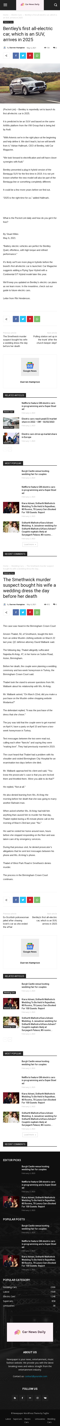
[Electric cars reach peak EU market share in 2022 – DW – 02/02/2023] (11, 423)
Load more (29, 544)
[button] (55, 5)
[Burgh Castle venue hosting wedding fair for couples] (11, 475)
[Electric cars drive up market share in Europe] (11, 438)
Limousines (40, 1419)
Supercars (17, 1419)
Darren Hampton (17, 47)
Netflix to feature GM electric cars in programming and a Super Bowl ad (39, 406)
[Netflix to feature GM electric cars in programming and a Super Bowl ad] (11, 407)
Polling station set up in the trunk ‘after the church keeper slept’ (45, 339)
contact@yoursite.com (36, 1376)
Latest (8, 1419)
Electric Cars (16, 15)
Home (5, 15)
